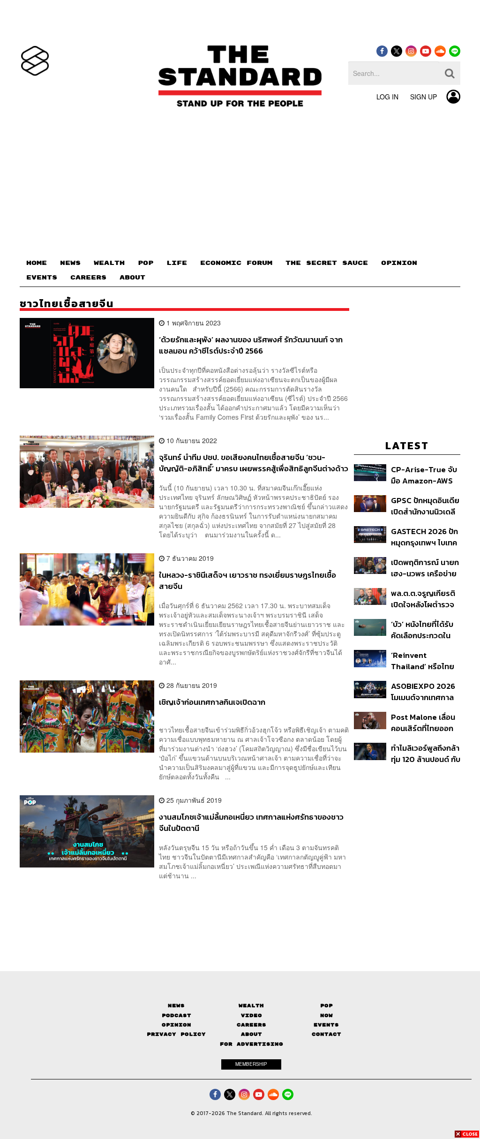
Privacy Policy (176, 1034)
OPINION (399, 263)
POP (145, 263)
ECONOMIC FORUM (236, 263)
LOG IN (387, 96)
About (251, 1034)
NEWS (70, 263)
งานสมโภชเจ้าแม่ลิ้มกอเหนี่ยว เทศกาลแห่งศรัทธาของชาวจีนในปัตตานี (251, 822)
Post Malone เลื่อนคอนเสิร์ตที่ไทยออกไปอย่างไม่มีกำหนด (423, 722)
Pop (326, 1005)
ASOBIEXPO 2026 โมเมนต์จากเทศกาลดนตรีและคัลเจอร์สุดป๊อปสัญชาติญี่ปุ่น (424, 691)
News (176, 1005)
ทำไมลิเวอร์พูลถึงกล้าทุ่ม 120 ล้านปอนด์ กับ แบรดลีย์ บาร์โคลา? (425, 753)
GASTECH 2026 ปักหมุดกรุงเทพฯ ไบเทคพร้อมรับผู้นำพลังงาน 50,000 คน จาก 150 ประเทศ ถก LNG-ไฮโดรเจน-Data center (425, 536)
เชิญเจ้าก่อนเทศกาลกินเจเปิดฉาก (212, 702)
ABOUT (132, 277)
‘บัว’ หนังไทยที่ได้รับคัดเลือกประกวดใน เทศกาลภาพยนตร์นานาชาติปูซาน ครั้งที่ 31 (425, 629)
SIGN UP (423, 96)
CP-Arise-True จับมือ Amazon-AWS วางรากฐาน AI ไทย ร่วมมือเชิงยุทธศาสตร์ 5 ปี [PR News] (424, 474)
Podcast (176, 1015)
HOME (36, 263)
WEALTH (109, 263)
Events (326, 1024)
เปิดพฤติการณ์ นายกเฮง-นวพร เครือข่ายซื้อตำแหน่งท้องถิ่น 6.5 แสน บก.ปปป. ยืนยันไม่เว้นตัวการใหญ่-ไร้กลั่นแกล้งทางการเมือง (425, 567)
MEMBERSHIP (251, 1064)
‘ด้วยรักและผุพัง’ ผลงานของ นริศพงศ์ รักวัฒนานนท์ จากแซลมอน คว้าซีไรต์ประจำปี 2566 (251, 344)
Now (326, 1015)
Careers (251, 1024)
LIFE (176, 263)
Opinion (176, 1024)
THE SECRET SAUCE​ (326, 263)
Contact (326, 1034)
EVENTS (41, 277)
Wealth (251, 1005)
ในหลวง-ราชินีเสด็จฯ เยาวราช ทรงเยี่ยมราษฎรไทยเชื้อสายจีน (247, 580)
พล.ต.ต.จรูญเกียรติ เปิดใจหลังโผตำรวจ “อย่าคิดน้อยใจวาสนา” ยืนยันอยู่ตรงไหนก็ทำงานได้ (423, 598)
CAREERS (88, 277)
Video (251, 1015)
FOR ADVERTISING (251, 1044)
